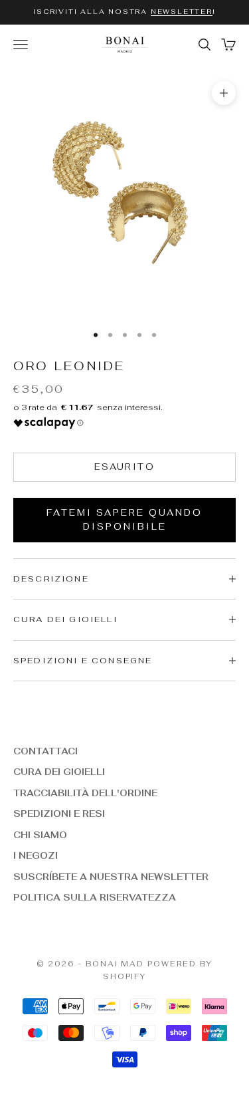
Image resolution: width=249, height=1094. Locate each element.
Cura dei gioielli (59, 772)
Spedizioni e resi (59, 814)
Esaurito (124, 467)
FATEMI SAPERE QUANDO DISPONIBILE (124, 519)
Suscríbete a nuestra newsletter (110, 877)
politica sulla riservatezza (94, 897)
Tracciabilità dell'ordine (85, 793)
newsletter (181, 11)
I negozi (35, 855)
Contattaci (45, 751)
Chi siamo (40, 835)
